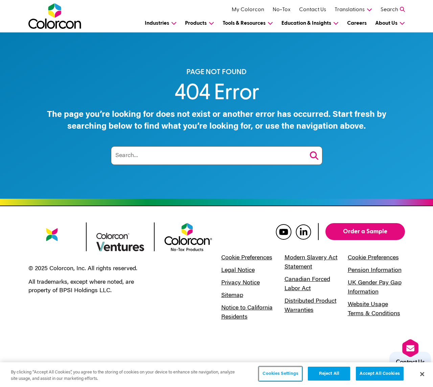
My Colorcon (248, 9)
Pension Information (375, 270)
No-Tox (282, 9)
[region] (216, 374)
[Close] (422, 374)
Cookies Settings (280, 373)
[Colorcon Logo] (56, 16)
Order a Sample (365, 231)
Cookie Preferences (246, 258)
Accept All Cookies (380, 373)
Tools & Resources (244, 23)
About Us (386, 23)
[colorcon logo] (52, 239)
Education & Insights (306, 23)
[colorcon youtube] (283, 231)
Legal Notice (238, 270)
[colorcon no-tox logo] (188, 237)
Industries (157, 23)
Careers (357, 23)
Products (196, 23)
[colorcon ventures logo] (120, 241)
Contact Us (312, 9)
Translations (350, 9)
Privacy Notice (240, 283)
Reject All (329, 373)
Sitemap (232, 296)
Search (389, 9)
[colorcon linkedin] (303, 231)
